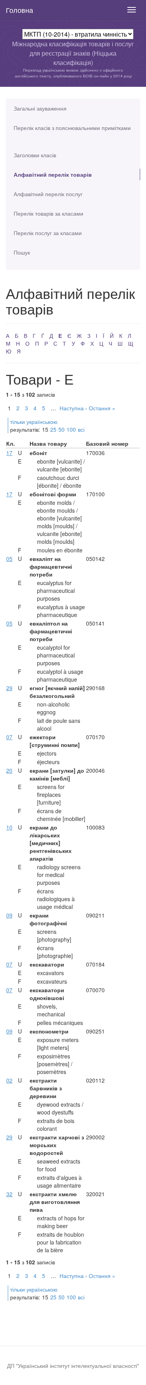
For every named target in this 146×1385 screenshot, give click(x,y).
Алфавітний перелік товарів (53, 174)
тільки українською (34, 421)
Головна (19, 10)
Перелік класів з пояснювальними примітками (72, 128)
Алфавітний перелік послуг (48, 194)
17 (9, 453)
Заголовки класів (35, 155)
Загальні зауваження (40, 108)
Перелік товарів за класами (48, 213)
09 (9, 915)
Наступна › (73, 408)
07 (9, 737)
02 (9, 1080)
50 (61, 429)
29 (9, 688)
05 (9, 558)
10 (9, 827)
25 (53, 429)
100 (71, 429)
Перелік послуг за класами (48, 233)
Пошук (22, 252)
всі (81, 429)
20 (9, 770)
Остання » (102, 408)
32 (9, 1194)
